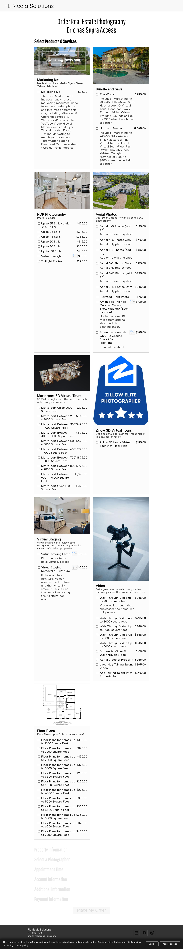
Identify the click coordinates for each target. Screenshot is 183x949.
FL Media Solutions (29, 5)
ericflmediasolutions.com (42, 936)
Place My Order (91, 910)
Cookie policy (21, 945)
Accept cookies (170, 944)
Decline (152, 944)
